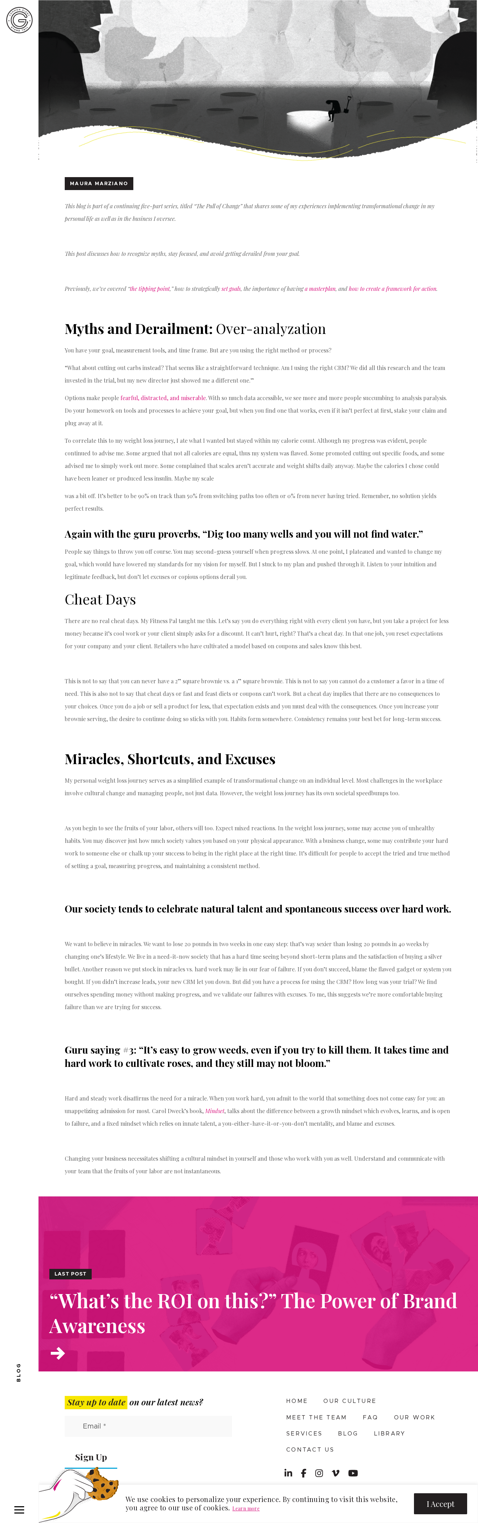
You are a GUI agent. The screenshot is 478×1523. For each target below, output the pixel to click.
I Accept (441, 1503)
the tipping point (150, 288)
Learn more (246, 1508)
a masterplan (320, 288)
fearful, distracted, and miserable (163, 397)
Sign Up (91, 1456)
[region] (258, 1503)
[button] (19, 1510)
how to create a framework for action (392, 288)
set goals (231, 288)
